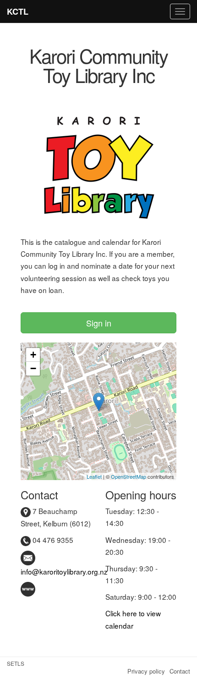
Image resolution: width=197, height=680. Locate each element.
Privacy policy (146, 671)
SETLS (15, 663)
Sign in (98, 323)
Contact (180, 671)
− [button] (33, 368)
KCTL (17, 11)
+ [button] (33, 354)
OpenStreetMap (128, 476)
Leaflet (94, 476)
